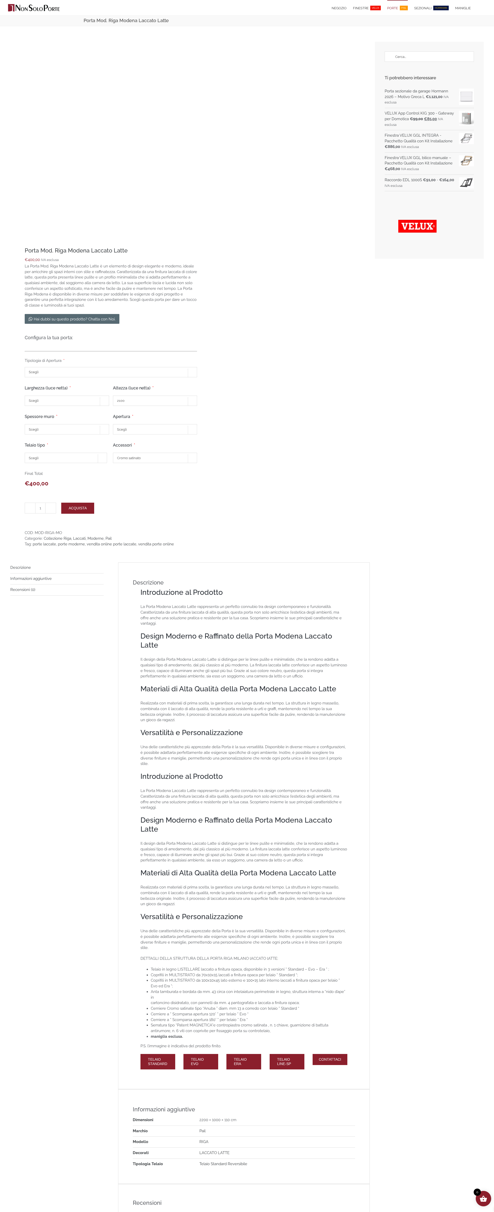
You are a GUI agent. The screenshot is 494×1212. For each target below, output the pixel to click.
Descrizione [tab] (20, 567)
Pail (108, 538)
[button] (478, 7)
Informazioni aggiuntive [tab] (31, 578)
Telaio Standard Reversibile (223, 1164)
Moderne (95, 538)
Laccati (79, 538)
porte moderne (71, 544)
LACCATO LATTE (214, 1152)
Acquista (78, 508)
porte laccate (44, 544)
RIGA (203, 1141)
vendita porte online (156, 544)
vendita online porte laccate (111, 544)
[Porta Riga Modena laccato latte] (96, 137)
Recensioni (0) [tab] (22, 589)
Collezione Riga (57, 538)
